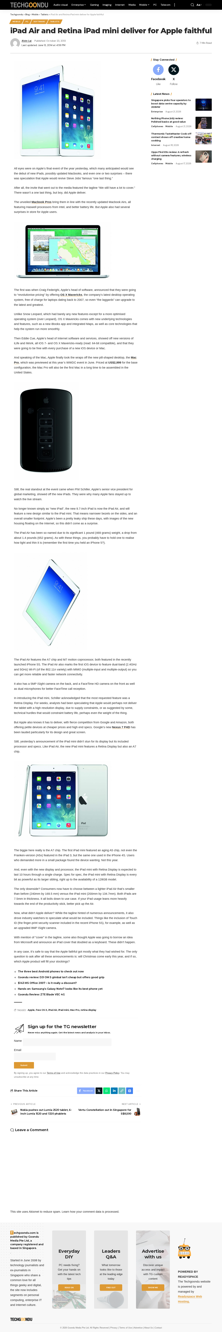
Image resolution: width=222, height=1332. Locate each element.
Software (39, 21)
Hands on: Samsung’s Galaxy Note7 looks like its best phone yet (60, 988)
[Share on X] (99, 1090)
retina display (88, 1010)
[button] (174, 5)
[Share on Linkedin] (114, 1090)
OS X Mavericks (71, 294)
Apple (31, 1010)
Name (18, 1040)
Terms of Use (53, 1073)
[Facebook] (158, 75)
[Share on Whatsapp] (106, 1090)
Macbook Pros (42, 202)
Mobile (16, 21)
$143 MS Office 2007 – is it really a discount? (47, 983)
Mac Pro (74, 1010)
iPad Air (52, 1010)
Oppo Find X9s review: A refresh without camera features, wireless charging (171, 155)
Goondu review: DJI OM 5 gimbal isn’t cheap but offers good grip (61, 977)
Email (17, 1050)
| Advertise (138, 1327)
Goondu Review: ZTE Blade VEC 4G (41, 994)
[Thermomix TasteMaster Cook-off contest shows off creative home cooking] (204, 138)
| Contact (158, 1327)
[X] (173, 75)
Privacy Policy (112, 1073)
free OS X (41, 1010)
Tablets (54, 21)
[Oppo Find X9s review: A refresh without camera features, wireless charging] (204, 156)
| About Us (148, 1327)
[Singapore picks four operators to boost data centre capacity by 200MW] (204, 105)
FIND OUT (111, 1287)
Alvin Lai (27, 40)
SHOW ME (153, 1287)
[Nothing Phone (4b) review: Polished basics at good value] (204, 123)
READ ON (69, 1287)
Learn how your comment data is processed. (90, 1211)
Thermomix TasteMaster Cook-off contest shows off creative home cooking (171, 137)
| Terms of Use (125, 1327)
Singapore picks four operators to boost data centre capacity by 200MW (171, 103)
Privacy (114, 1327)
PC (27, 21)
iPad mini (63, 1010)
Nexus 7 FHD (121, 727)
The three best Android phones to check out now (51, 971)
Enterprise (157, 111)
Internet (155, 145)
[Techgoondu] (29, 5)
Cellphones (157, 126)
